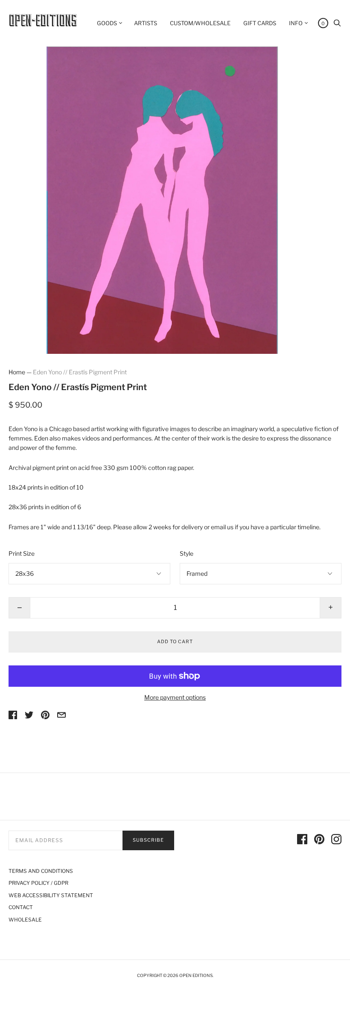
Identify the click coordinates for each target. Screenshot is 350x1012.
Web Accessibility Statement (51, 895)
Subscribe (148, 840)
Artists (145, 23)
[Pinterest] (319, 840)
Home (17, 372)
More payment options (175, 697)
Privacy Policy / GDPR (38, 883)
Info (296, 23)
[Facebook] (302, 840)
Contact (21, 907)
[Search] (337, 25)
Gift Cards (259, 23)
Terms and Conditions (41, 871)
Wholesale (25, 919)
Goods (107, 23)
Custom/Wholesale (200, 23)
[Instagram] (336, 840)
